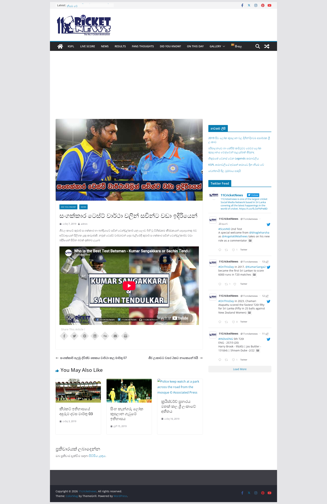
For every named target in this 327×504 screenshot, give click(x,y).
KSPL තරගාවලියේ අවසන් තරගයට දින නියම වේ (236, 164)
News (105, 46)
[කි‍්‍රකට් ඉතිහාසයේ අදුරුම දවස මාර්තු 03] (78, 381)
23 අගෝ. (223, 223)
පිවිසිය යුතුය (97, 456)
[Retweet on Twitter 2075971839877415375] (227, 360)
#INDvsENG (225, 339)
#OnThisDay (226, 267)
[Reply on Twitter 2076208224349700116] (220, 322)
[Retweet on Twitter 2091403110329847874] (227, 250)
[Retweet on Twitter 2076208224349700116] (227, 322)
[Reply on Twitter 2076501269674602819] (220, 284)
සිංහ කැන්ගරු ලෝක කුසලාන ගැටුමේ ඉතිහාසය (126, 413)
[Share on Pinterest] (84, 335)
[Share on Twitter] (74, 335)
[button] (223, 46)
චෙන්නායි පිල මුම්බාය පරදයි (224, 171)
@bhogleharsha (259, 232)
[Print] (125, 335)
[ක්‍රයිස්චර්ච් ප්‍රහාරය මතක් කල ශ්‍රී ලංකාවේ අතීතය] (180, 381)
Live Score (87, 46)
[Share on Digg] (105, 335)
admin (84, 223)
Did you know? (170, 46)
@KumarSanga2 (255, 267)
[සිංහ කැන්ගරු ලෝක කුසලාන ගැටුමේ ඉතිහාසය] (129, 381)
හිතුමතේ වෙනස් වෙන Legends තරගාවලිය (233, 158)
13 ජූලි (265, 261)
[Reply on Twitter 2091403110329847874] (220, 250)
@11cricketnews (249, 219)
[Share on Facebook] (64, 335)
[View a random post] (266, 46)
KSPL (71, 46)
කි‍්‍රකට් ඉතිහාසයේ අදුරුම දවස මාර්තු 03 (76, 411)
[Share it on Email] (115, 335)
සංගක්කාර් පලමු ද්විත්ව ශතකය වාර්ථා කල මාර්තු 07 (93, 358)
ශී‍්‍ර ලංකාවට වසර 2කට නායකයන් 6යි (173, 358)
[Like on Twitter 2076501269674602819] (235, 284)
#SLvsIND (224, 229)
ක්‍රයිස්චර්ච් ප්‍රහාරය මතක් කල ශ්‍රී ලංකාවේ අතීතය (178, 406)
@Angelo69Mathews (235, 236)
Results (120, 46)
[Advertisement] (163, 90)
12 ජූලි (265, 295)
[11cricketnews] (60, 46)
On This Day (195, 46)
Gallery (215, 46)
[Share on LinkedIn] (95, 335)
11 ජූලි (265, 333)
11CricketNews (228, 219)
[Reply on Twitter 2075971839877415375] (220, 360)
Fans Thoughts (143, 46)
